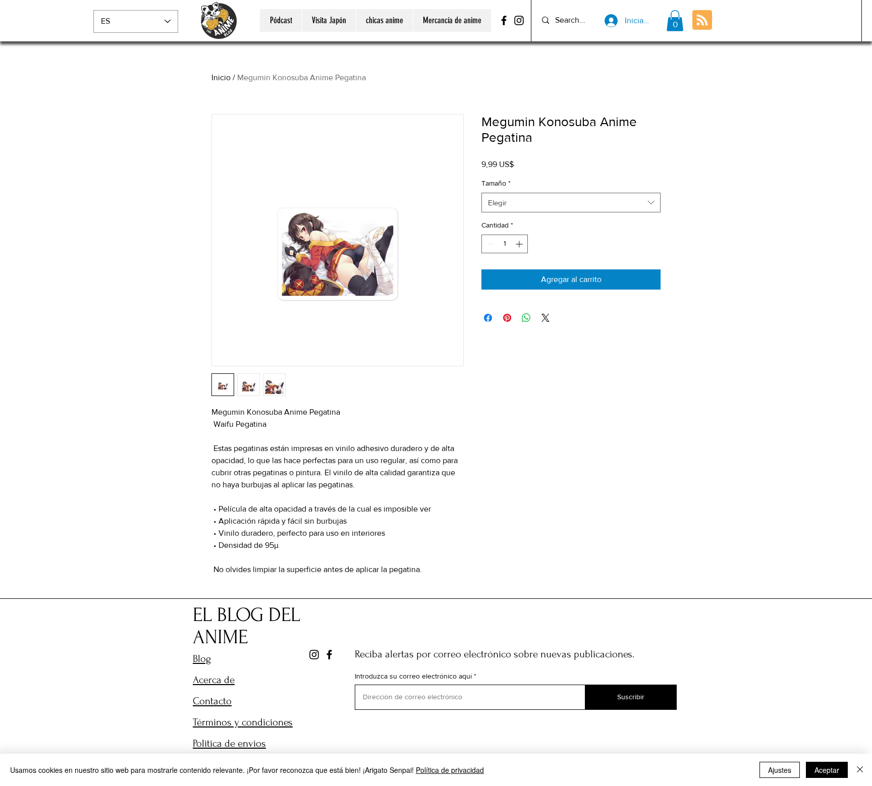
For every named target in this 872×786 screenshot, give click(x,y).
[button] (675, 20)
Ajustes (779, 770)
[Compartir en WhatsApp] (526, 318)
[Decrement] (489, 244)
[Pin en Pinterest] (507, 318)
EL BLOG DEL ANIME (246, 626)
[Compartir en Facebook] (488, 318)
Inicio (221, 77)
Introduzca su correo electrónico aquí (413, 676)
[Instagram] (519, 20)
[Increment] (520, 244)
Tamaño (496, 183)
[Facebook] (504, 20)
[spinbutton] (505, 244)
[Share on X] (545, 318)
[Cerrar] (860, 770)
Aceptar (826, 770)
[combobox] (571, 202)
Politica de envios (229, 743)
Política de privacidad (450, 770)
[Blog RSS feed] (702, 20)
